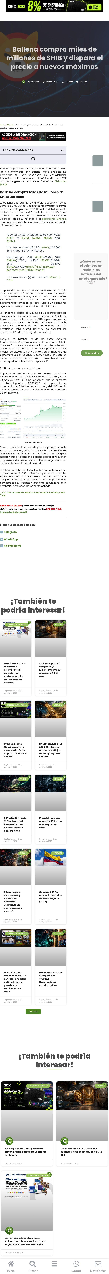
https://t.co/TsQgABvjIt (40, 257)
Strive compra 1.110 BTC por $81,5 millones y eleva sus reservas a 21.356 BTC (50, 643)
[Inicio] (11, 1264)
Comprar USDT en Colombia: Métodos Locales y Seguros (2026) (50, 816)
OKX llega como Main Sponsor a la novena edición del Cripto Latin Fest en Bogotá (15, 705)
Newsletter (98, 1271)
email (84, 333)
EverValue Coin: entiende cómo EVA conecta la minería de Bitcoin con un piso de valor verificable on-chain (15, 884)
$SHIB (25, 228)
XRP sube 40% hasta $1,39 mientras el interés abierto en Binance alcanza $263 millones (15, 762)
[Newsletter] (98, 1264)
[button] (62, 150)
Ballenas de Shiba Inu (13, 483)
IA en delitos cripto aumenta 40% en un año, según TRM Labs (50, 760)
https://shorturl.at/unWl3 (13, 502)
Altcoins (83, 81)
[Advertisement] (33, 562)
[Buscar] (32, 1264)
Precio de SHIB (32, 483)
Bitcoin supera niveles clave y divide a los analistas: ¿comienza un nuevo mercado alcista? (13, 821)
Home (2, 125)
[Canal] (76, 1264)
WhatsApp (11, 529)
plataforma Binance (54, 209)
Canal (76, 1271)
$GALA (11, 231)
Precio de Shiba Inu (48, 483)
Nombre (85, 321)
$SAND (48, 228)
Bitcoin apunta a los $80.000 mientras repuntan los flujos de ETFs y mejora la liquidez (50, 705)
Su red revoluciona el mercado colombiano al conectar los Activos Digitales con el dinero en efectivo (14, 646)
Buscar (33, 1271)
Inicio (11, 1271)
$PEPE (10, 228)
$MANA (36, 228)
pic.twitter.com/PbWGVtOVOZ (25, 260)
